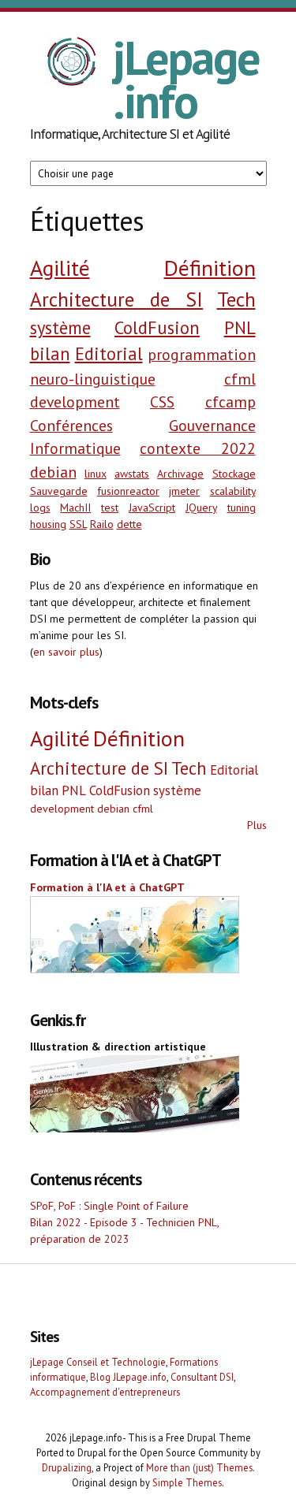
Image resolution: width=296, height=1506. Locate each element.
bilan (50, 353)
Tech (236, 299)
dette (129, 524)
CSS (162, 401)
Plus (257, 825)
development (75, 401)
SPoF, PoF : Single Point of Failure (109, 1206)
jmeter (184, 491)
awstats (131, 474)
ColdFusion (157, 327)
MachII (75, 507)
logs (40, 507)
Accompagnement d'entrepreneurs (105, 1391)
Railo (102, 524)
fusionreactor (128, 491)
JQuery (201, 507)
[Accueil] (71, 63)
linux (95, 474)
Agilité (60, 267)
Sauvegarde (59, 491)
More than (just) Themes (199, 1467)
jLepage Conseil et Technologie (98, 1361)
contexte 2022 (198, 448)
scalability (233, 491)
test (109, 507)
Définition (210, 267)
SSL (78, 524)
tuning (241, 507)
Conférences (71, 425)
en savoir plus (66, 652)
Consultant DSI (202, 1376)
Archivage (180, 474)
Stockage (234, 474)
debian (53, 472)
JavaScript (152, 507)
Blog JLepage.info (128, 1376)
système (60, 327)
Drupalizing (67, 1467)
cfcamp (230, 401)
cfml (240, 379)
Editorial (109, 353)
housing (48, 524)
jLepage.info (186, 79)
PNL (240, 327)
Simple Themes (187, 1482)
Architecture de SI (117, 299)
